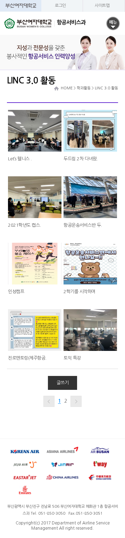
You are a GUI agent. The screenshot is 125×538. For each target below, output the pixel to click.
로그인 (60, 5)
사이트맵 (102, 5)
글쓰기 (63, 382)
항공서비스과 (70, 22)
